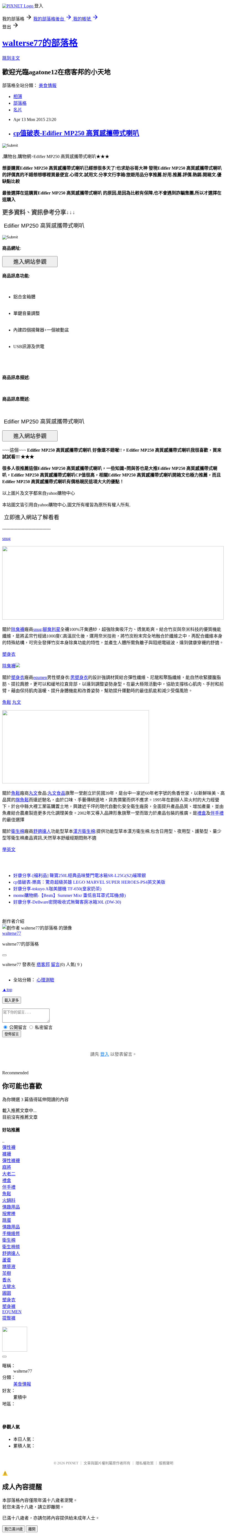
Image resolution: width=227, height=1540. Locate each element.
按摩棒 (9, 1213)
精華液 (9, 1266)
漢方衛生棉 (84, 831)
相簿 (17, 96)
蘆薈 (6, 1260)
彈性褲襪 (11, 1160)
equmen (40, 677)
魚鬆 (6, 702)
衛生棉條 (11, 1246)
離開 (31, 1529)
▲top (7, 989)
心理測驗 (45, 980)
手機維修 (11, 1233)
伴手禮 (217, 813)
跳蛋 (6, 1220)
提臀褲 (9, 1318)
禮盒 (201, 813)
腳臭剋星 (51, 629)
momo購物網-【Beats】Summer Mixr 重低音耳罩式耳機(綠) (69, 895)
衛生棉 (17, 831)
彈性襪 (9, 1147)
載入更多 (11, 1000)
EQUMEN (12, 1311)
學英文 (9, 849)
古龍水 (9, 1286)
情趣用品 (11, 1207)
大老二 (9, 1174)
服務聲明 (166, 1463)
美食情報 (47, 85)
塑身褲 (9, 1306)
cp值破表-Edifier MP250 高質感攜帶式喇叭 (76, 133)
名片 (17, 109)
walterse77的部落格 (40, 43)
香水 (6, 1280)
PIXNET (72, 1463)
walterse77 (11, 933)
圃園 (6, 1293)
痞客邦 (43, 964)
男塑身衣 (79, 677)
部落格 (20, 103)
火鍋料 (9, 1200)
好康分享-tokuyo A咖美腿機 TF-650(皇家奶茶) (57, 888)
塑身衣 (9, 654)
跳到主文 (11, 58)
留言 (55, 964)
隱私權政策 (145, 1463)
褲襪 (6, 1154)
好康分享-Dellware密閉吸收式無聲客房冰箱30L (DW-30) (67, 902)
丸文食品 (56, 793)
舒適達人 (42, 831)
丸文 (16, 702)
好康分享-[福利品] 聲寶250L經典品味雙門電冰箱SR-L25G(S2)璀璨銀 (79, 875)
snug (6, 538)
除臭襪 (17, 629)
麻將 (6, 1167)
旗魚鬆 (22, 799)
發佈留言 (11, 1034)
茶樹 (6, 1273)
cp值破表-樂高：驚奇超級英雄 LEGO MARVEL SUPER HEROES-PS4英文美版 (89, 882)
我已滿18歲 (13, 1529)
